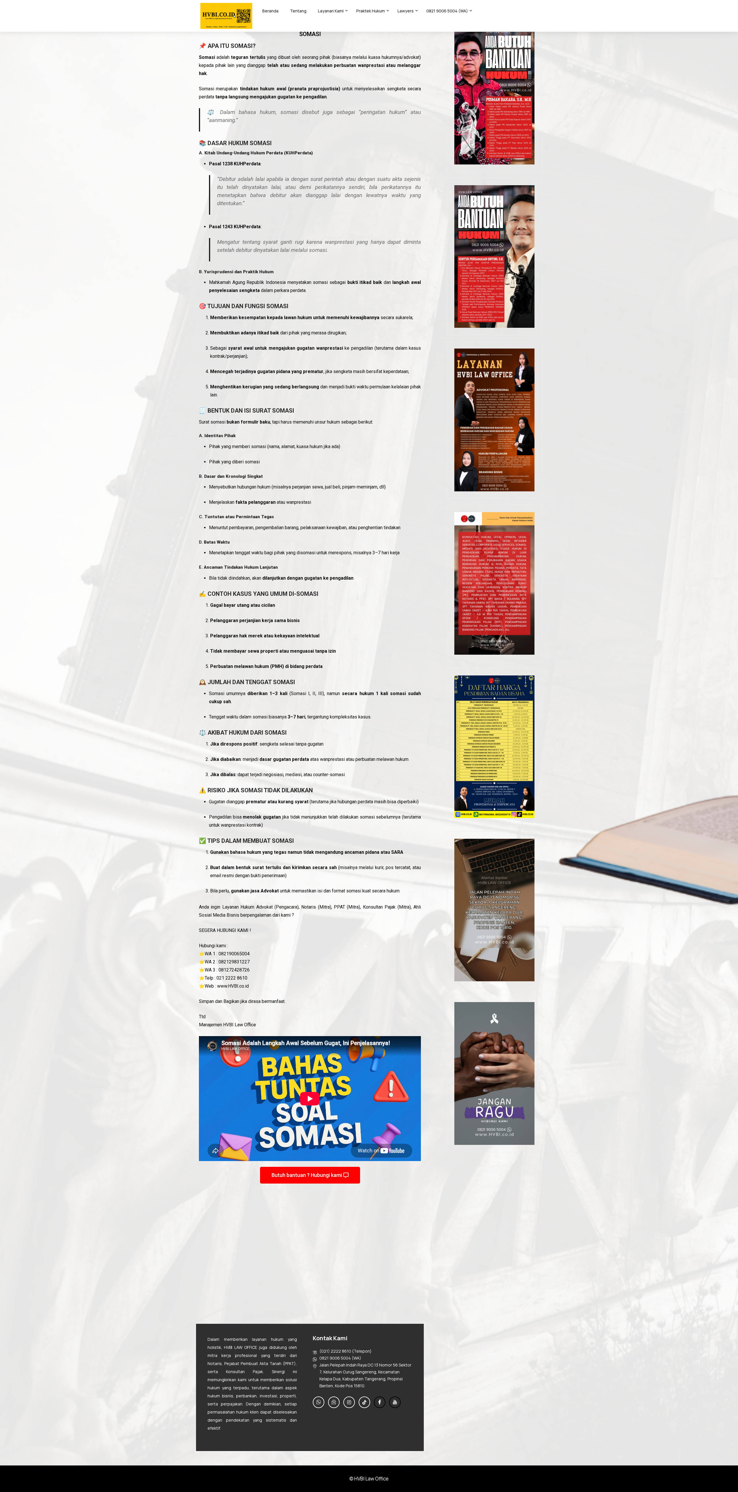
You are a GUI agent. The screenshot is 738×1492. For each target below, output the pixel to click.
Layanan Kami (331, 11)
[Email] (334, 1402)
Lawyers (406, 11)
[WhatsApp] (318, 1402)
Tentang (298, 11)
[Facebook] (379, 1402)
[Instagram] (349, 1402)
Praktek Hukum (370, 11)
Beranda (270, 11)
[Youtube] (395, 1402)
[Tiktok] (364, 1402)
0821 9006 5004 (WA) (447, 11)
